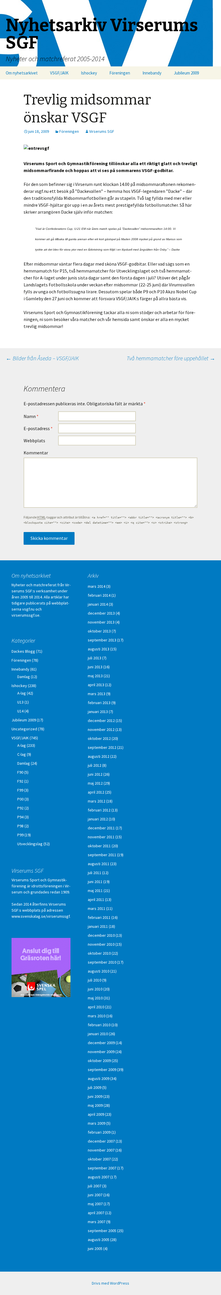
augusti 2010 (98, 971)
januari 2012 (98, 819)
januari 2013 (98, 711)
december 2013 (101, 613)
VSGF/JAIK (59, 73)
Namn (31, 416)
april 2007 (96, 1212)
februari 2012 (99, 810)
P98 (20, 825)
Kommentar (36, 453)
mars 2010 (96, 1015)
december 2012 (101, 720)
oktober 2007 (99, 1159)
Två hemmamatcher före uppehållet (171, 358)
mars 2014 (96, 586)
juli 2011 (94, 872)
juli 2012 (94, 765)
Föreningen (119, 73)
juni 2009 (95, 1096)
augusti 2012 (98, 756)
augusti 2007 (98, 1177)
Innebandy (151, 73)
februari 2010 (99, 1024)
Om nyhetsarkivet (22, 73)
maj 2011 (95, 890)
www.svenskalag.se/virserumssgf (41, 916)
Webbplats (34, 440)
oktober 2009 (99, 1060)
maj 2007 (95, 1203)
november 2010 (101, 944)
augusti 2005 (98, 1239)
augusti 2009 (98, 1078)
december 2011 (101, 828)
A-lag (21, 693)
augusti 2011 (98, 863)
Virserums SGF (101, 131)
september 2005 (102, 1230)
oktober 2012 (99, 738)
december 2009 (101, 1042)
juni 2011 (95, 881)
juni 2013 (95, 666)
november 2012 (101, 729)
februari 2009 (99, 1132)
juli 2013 (94, 657)
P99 (20, 834)
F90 (20, 772)
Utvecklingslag (30, 843)
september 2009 (102, 1069)
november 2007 (101, 1150)
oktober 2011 (99, 845)
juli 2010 (94, 980)
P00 (20, 799)
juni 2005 (95, 1248)
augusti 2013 (98, 649)
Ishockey (89, 73)
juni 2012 (95, 774)
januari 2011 (98, 926)
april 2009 (96, 1114)
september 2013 (102, 640)
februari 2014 (99, 595)
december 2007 (101, 1141)
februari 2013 (99, 702)
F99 (20, 790)
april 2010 (96, 1006)
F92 (20, 781)
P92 (20, 808)
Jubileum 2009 (186, 73)
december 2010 (101, 935)
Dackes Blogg (23, 651)
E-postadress (38, 428)
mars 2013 (96, 693)
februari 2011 (99, 917)
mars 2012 (96, 801)
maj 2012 (95, 783)
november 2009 (101, 1051)
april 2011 (96, 899)
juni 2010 (95, 989)
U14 (20, 711)
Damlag (23, 676)
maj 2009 (95, 1105)
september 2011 (102, 854)
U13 (20, 702)
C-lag (21, 754)
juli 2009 (94, 1087)
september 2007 (102, 1168)
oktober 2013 (99, 631)
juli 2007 (94, 1185)
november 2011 (101, 836)
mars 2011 (96, 908)
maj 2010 (95, 998)
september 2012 (102, 747)
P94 (20, 817)
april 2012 (96, 792)
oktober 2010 (99, 953)
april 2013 (96, 684)
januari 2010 (98, 1033)
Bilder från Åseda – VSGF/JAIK (42, 358)
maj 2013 (95, 675)
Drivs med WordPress (110, 1283)
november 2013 (101, 622)
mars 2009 (96, 1123)
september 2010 (102, 962)
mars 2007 (96, 1221)
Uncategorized (24, 729)
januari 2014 (98, 604)
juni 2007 (95, 1194)
